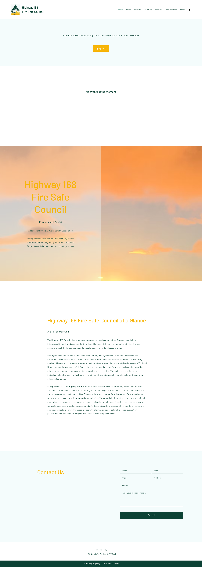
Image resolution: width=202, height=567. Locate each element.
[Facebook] (189, 9)
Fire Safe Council (33, 11)
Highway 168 (30, 7)
